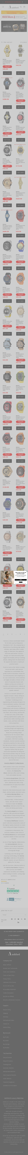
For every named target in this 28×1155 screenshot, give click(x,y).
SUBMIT (21, 579)
